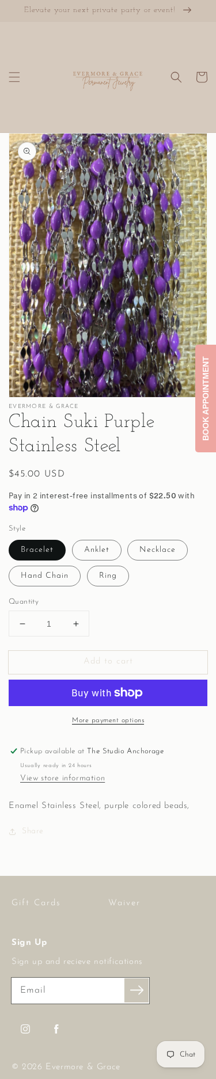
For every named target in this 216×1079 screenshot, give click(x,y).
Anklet (96, 550)
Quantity (24, 601)
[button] (14, 77)
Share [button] (33, 831)
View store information (62, 778)
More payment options (108, 720)
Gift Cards (36, 903)
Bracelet (37, 550)
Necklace (157, 550)
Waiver (124, 903)
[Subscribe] (136, 990)
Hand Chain (45, 575)
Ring (108, 575)
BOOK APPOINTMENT (205, 398)
